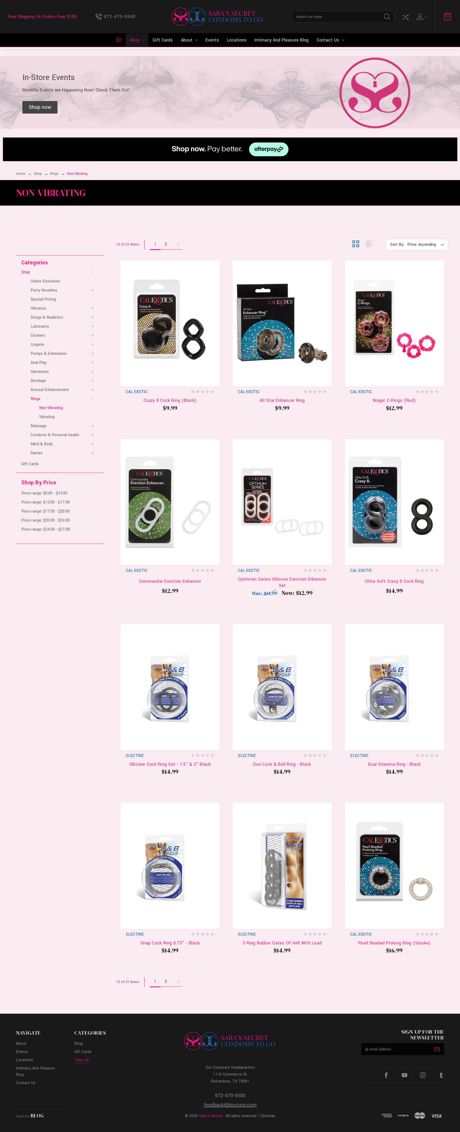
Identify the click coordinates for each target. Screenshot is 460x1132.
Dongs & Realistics (47, 317)
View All (81, 1060)
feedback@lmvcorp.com (230, 1104)
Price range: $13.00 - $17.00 (45, 502)
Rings (35, 399)
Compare (405, 16)
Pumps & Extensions (49, 353)
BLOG (37, 1115)
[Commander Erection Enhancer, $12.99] (170, 502)
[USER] (421, 17)
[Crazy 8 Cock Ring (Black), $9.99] (170, 323)
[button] (40, 107)
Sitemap (268, 1116)
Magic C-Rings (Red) (394, 400)
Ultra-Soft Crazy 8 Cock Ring (394, 581)
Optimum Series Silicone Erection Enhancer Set (282, 582)
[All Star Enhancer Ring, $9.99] (282, 323)
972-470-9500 (230, 1095)
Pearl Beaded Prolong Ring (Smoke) (394, 943)
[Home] (119, 39)
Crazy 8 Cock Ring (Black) (169, 400)
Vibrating (47, 417)
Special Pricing (43, 299)
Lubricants (40, 326)
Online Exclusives (45, 281)
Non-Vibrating (51, 408)
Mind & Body (42, 444)
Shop (134, 40)
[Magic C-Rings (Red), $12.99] (394, 323)
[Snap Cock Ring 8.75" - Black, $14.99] (170, 866)
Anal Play (39, 362)
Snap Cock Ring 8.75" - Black (170, 943)
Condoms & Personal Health (55, 435)
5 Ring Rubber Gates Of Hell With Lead (282, 943)
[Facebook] (386, 1075)
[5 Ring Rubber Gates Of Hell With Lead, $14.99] (282, 866)
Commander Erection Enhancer (170, 581)
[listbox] (427, 244)
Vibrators (38, 308)
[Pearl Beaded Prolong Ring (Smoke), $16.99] (394, 866)
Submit (437, 1049)
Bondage (38, 381)
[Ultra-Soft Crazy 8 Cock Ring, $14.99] (394, 502)
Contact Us (328, 40)
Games (37, 453)
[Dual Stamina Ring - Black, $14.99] (394, 687)
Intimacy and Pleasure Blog (281, 40)
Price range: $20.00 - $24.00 (45, 520)
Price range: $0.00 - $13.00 (44, 493)
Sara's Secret (211, 1116)
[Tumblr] (441, 1075)
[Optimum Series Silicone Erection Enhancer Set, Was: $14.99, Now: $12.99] (282, 502)
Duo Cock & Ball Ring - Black (282, 764)
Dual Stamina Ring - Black (394, 764)
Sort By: (397, 244)
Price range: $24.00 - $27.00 (45, 529)
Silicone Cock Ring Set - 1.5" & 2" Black (170, 764)
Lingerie (37, 344)
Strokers (38, 335)
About (186, 40)
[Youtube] (404, 1075)
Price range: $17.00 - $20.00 (45, 511)
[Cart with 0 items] (447, 16)
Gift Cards (163, 40)
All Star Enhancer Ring (282, 400)
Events (212, 40)
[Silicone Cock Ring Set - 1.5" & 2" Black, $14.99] (170, 687)
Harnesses (40, 371)
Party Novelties (44, 290)
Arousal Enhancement (50, 390)
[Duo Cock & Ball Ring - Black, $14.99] (282, 687)
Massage (38, 426)
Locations (237, 40)
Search (387, 17)
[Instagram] (423, 1075)
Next (176, 244)
